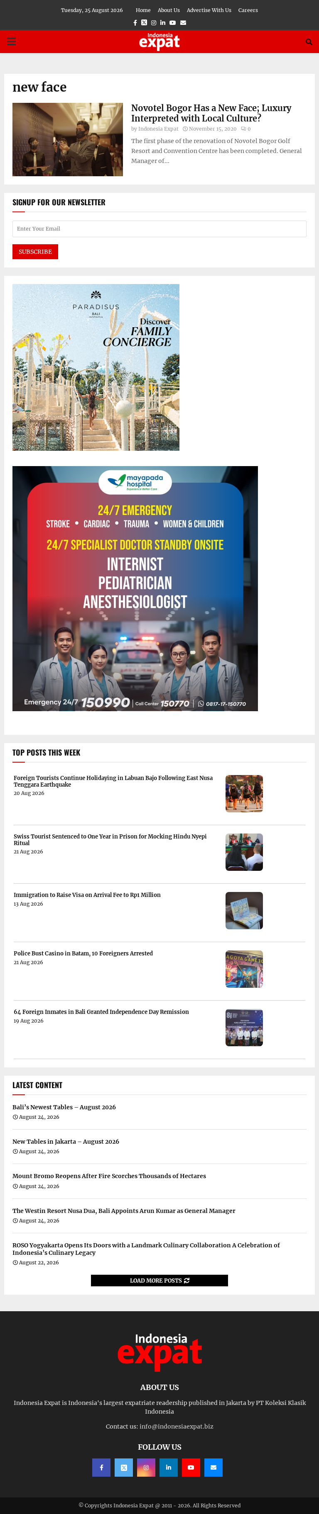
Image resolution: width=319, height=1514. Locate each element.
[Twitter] (124, 1467)
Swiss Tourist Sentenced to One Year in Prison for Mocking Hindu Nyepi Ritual (110, 840)
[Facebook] (101, 1467)
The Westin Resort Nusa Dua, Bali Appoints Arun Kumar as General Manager (124, 1211)
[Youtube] (191, 1467)
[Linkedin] (169, 1467)
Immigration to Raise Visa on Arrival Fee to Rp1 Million (87, 895)
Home (143, 10)
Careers (248, 10)
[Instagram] (146, 1467)
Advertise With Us (209, 10)
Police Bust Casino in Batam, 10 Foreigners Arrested (83, 953)
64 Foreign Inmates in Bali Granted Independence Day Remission (101, 1012)
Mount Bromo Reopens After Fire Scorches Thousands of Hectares (109, 1176)
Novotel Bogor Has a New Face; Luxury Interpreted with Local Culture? (211, 113)
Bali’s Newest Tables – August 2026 (64, 1107)
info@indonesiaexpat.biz (176, 1426)
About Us (169, 10)
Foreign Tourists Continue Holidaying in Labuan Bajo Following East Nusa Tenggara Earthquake (113, 781)
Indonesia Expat (158, 129)
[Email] (213, 1467)
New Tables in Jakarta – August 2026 (65, 1141)
